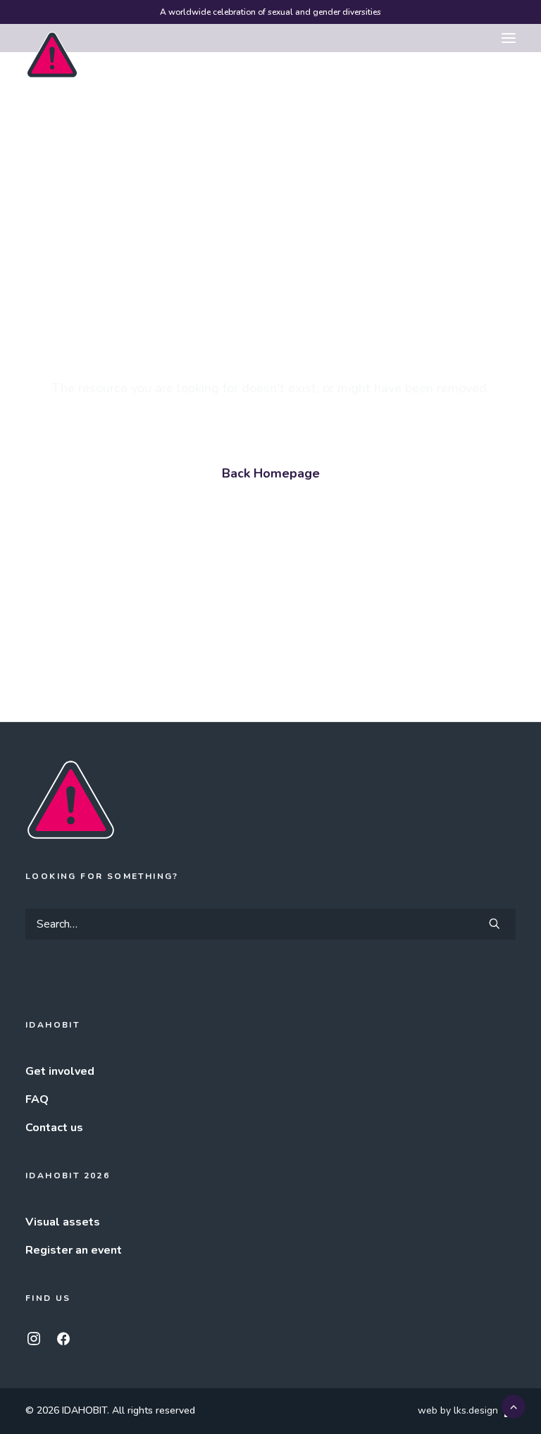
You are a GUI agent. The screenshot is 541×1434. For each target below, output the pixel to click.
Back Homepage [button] (271, 473)
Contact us (54, 1127)
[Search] (270, 924)
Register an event (73, 1250)
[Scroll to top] (514, 1406)
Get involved (59, 1071)
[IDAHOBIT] (52, 39)
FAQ (37, 1099)
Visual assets (62, 1222)
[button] (508, 38)
